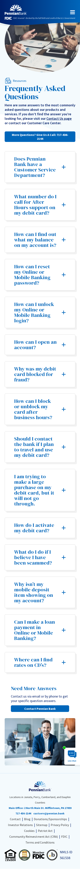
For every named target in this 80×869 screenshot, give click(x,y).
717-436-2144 (23, 813)
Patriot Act (45, 831)
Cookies (29, 831)
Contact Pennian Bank (40, 709)
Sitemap (41, 825)
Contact (15, 819)
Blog (27, 819)
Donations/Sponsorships (50, 819)
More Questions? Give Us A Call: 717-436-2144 (40, 137)
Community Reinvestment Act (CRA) (33, 836)
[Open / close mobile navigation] (72, 12)
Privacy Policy (60, 825)
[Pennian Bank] (16, 10)
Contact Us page (59, 118)
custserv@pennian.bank (48, 813)
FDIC (64, 836)
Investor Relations (20, 825)
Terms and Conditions (40, 842)
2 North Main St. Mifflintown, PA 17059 (47, 808)
